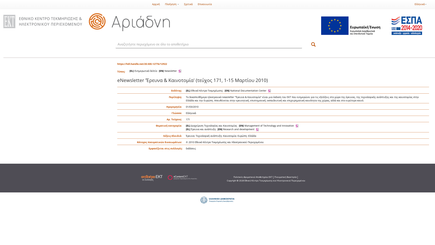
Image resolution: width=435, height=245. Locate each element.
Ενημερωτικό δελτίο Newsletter (153, 70)
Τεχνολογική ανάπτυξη (209, 135)
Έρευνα (190, 135)
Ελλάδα (252, 135)
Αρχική (156, 4)
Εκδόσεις (191, 148)
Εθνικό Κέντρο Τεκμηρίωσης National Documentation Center (226, 90)
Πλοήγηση (171, 4)
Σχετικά (188, 4)
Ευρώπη (242, 135)
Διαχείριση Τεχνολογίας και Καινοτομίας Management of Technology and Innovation (240, 125)
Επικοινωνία (205, 4)
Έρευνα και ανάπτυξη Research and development (220, 129)
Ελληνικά (420, 4)
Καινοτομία (229, 135)
